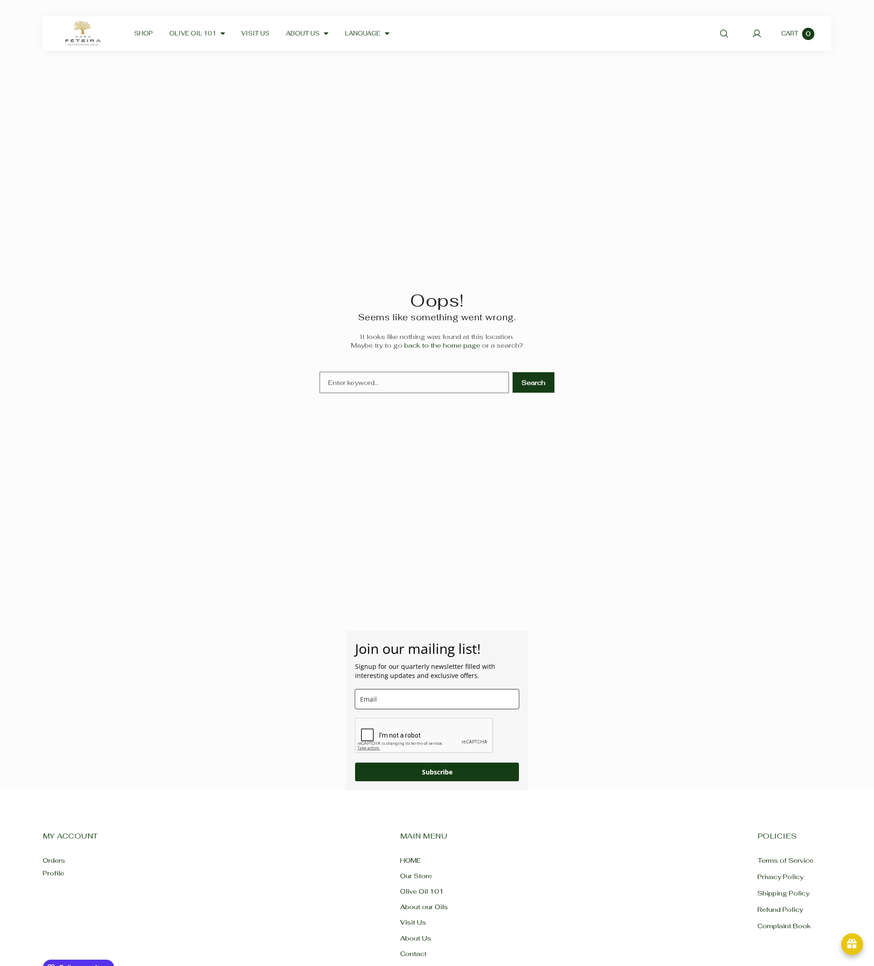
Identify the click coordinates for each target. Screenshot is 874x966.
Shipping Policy (783, 893)
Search (533, 382)
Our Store (416, 875)
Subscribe (437, 772)
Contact (413, 953)
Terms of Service (785, 860)
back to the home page (442, 345)
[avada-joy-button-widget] (852, 944)
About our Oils (424, 907)
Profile (53, 873)
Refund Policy (780, 909)
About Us (415, 938)
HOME (410, 860)
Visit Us (413, 922)
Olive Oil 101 (422, 891)
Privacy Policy (780, 876)
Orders (54, 860)
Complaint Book (784, 926)
